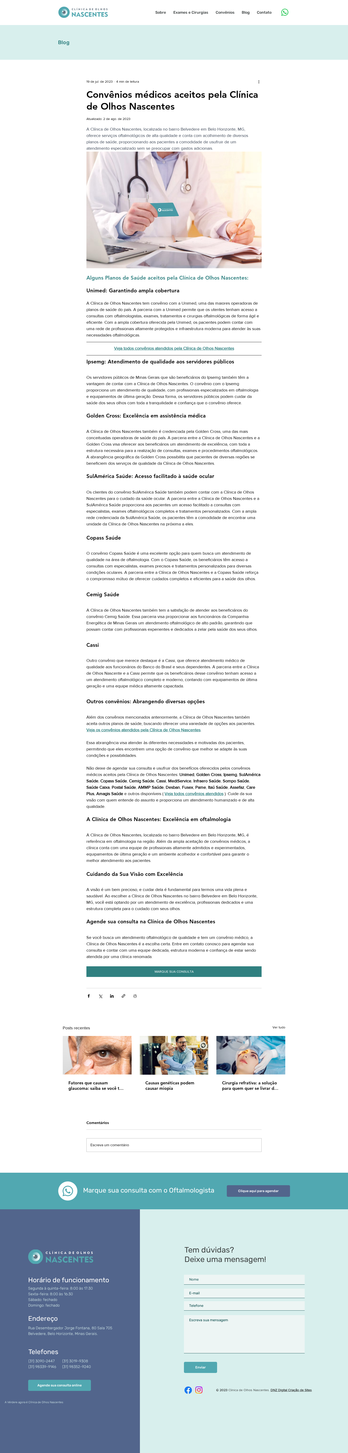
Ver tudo (278, 1027)
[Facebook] (188, 1390)
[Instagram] (199, 1390)
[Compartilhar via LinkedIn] (112, 996)
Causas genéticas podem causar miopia (169, 1085)
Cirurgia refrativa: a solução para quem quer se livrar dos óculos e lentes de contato (250, 1085)
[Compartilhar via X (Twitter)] (100, 996)
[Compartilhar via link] (123, 996)
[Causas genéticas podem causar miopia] (174, 1055)
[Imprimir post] (135, 996)
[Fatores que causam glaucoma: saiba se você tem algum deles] (97, 1055)
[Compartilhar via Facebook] (88, 996)
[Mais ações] (259, 81)
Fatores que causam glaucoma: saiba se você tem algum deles (96, 1085)
